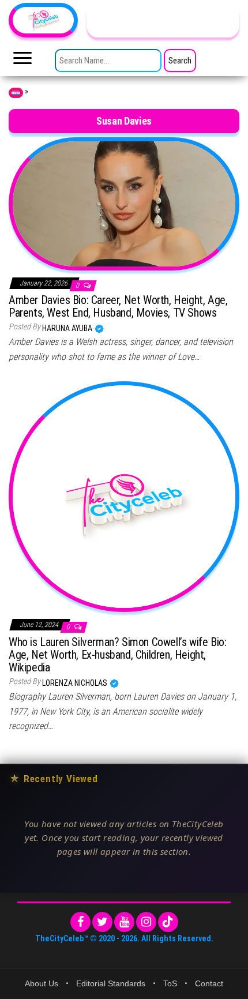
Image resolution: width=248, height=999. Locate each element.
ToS (170, 983)
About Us (41, 983)
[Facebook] (80, 922)
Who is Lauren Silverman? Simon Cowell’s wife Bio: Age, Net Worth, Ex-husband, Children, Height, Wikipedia (117, 654)
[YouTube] (124, 922)
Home (16, 93)
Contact (209, 983)
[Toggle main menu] (22, 61)
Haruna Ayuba (68, 328)
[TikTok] (168, 922)
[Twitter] (102, 922)
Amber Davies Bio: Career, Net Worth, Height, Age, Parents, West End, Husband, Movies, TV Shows (118, 306)
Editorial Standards (110, 983)
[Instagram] (146, 922)
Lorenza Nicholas (75, 683)
